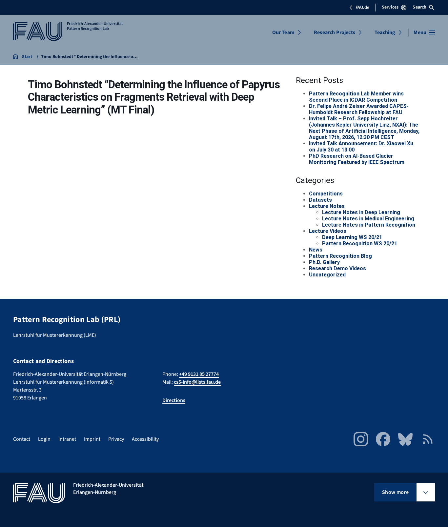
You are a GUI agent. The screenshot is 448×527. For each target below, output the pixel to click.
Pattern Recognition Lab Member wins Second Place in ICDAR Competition (356, 97)
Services (390, 7)
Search (419, 7)
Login (44, 439)
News (315, 250)
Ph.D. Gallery (324, 262)
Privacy (116, 439)
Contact (21, 439)
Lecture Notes (327, 206)
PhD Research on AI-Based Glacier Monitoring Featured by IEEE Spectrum (356, 159)
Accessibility (145, 439)
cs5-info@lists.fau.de (197, 382)
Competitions (326, 194)
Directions (173, 400)
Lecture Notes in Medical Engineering (368, 218)
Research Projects (334, 32)
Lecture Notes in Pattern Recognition (368, 225)
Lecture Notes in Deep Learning (361, 212)
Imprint (92, 439)
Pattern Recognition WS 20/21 (359, 243)
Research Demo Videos (337, 268)
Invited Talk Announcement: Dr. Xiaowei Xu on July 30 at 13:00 (361, 146)
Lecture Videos (327, 231)
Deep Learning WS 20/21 (352, 237)
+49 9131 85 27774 (199, 374)
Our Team (283, 32)
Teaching (385, 32)
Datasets (320, 200)
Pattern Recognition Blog (340, 256)
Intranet (67, 439)
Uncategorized (327, 275)
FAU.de (362, 7)
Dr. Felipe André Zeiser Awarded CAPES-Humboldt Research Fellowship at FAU (359, 109)
